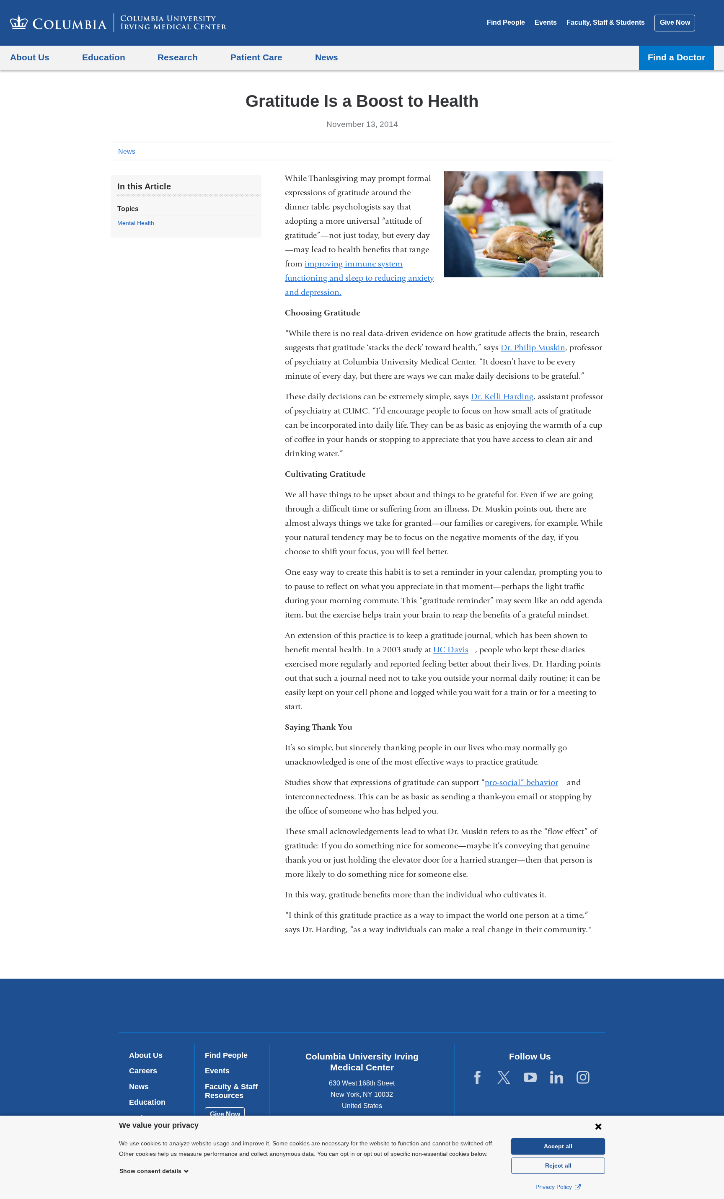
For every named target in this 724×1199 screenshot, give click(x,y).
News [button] (326, 57)
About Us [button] (29, 57)
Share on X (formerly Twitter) (581, 151)
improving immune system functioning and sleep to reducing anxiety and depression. (359, 278)
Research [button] (178, 57)
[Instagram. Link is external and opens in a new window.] (583, 1078)
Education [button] (103, 57)
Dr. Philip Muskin (533, 347)
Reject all (558, 1165)
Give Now (675, 22)
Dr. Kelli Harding (502, 396)
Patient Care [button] (256, 57)
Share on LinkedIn (594, 151)
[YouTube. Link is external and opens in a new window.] (530, 1078)
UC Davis (454, 649)
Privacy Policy (554, 1186)
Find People (506, 22)
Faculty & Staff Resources (231, 1091)
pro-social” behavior (525, 782)
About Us (146, 1055)
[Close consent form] (598, 1126)
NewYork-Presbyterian (422, 1007)
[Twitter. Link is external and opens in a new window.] (504, 1078)
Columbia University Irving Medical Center (308, 1004)
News (126, 151)
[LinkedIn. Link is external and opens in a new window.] (557, 1078)
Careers (143, 1071)
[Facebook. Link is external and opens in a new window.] (477, 1078)
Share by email (607, 151)
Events (546, 22)
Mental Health (135, 223)
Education (147, 1102)
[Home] (118, 22)
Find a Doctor (676, 57)
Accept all (558, 1146)
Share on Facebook (567, 151)
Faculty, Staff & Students (605, 22)
